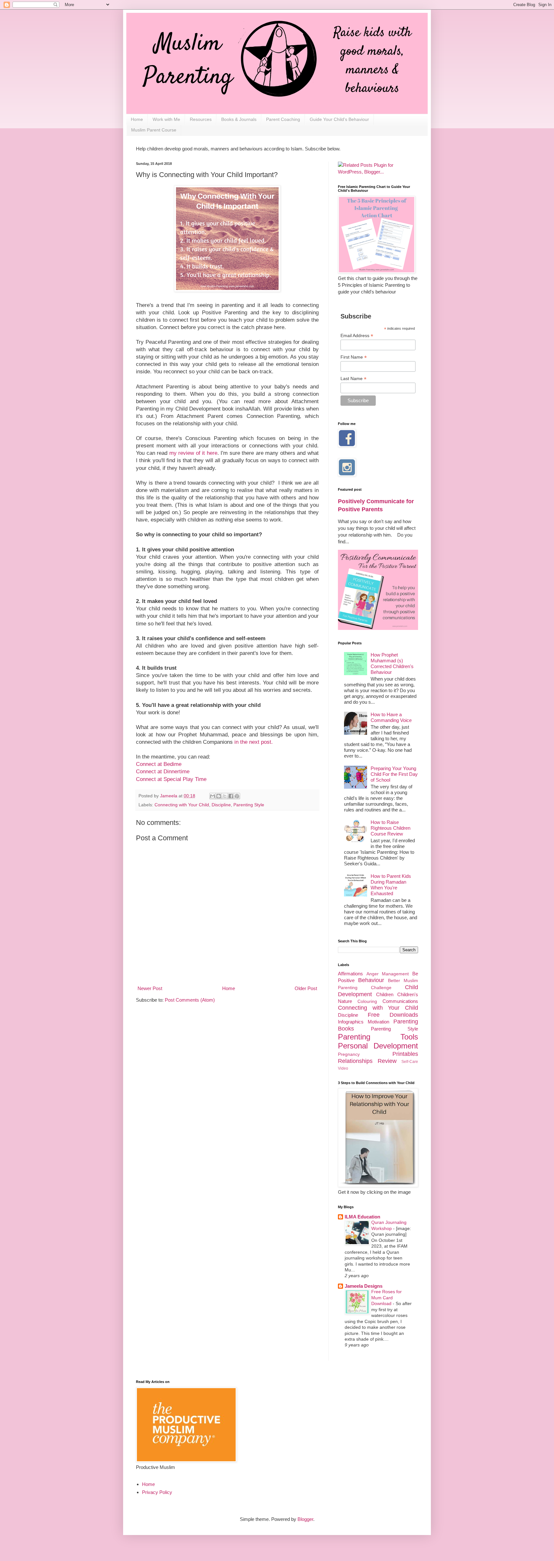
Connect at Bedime (158, 764)
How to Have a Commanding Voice (391, 717)
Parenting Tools (378, 1036)
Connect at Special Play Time (171, 779)
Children (384, 994)
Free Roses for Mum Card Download (386, 1297)
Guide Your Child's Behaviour (339, 119)
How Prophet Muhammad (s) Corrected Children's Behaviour (392, 663)
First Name (353, 357)
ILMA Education (362, 1216)
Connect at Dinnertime (162, 771)
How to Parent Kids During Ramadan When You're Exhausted (391, 884)
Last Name (353, 379)
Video (343, 1068)
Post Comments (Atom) (190, 1000)
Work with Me (166, 119)
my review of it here (193, 453)
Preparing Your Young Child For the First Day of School (394, 774)
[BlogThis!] (218, 796)
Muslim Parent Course (153, 129)
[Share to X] (225, 796)
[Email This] (212, 796)
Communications (400, 1001)
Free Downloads (393, 1015)
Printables (405, 1054)
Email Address (356, 336)
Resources (201, 119)
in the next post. (253, 742)
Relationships (355, 1061)
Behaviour (371, 980)
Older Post (306, 988)
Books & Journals (238, 119)
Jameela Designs (363, 1286)
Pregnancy (349, 1054)
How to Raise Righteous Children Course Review (390, 827)
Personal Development (378, 1045)
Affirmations (350, 973)
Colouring (367, 1001)
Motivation (378, 1021)
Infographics (351, 1021)
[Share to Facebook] (231, 796)
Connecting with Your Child (182, 804)
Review (387, 1061)
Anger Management (387, 973)
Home (137, 119)
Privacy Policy (157, 1492)
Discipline (221, 804)
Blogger (305, 1519)
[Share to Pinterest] (237, 796)
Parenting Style (248, 804)
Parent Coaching (283, 119)
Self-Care (409, 1061)
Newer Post (150, 988)
